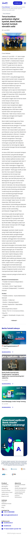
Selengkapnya (6, 352)
